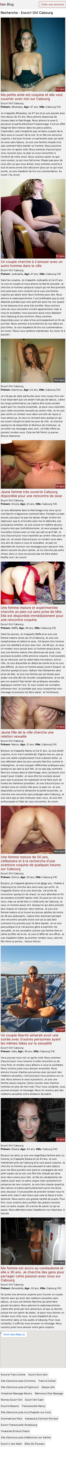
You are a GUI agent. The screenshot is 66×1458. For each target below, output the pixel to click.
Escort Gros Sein (38, 1374)
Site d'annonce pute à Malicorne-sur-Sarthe (26, 1437)
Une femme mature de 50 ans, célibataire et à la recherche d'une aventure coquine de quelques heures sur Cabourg (31, 863)
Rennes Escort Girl (11, 1399)
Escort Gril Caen (34, 1399)
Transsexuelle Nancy (33, 1406)
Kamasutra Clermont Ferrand (41, 1418)
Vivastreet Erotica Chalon (15, 1431)
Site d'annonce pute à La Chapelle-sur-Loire (26, 1412)
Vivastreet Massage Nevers (16, 1393)
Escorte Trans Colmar (13, 1374)
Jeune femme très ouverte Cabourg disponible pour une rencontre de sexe (31, 494)
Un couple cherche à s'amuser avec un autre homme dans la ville (31, 264)
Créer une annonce (52, 4)
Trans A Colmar (47, 1380)
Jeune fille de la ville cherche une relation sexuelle (27, 734)
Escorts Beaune (10, 1406)
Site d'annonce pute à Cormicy (18, 1380)
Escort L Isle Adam (11, 1443)
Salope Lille (48, 1387)
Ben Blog (7, 4)
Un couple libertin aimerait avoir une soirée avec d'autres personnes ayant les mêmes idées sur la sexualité (31, 1039)
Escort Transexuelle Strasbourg (19, 1424)
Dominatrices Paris (11, 1418)
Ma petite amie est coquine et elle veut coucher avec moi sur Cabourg (32, 97)
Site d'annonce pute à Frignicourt (20, 1387)
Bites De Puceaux (35, 1443)
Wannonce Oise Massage (49, 1393)
